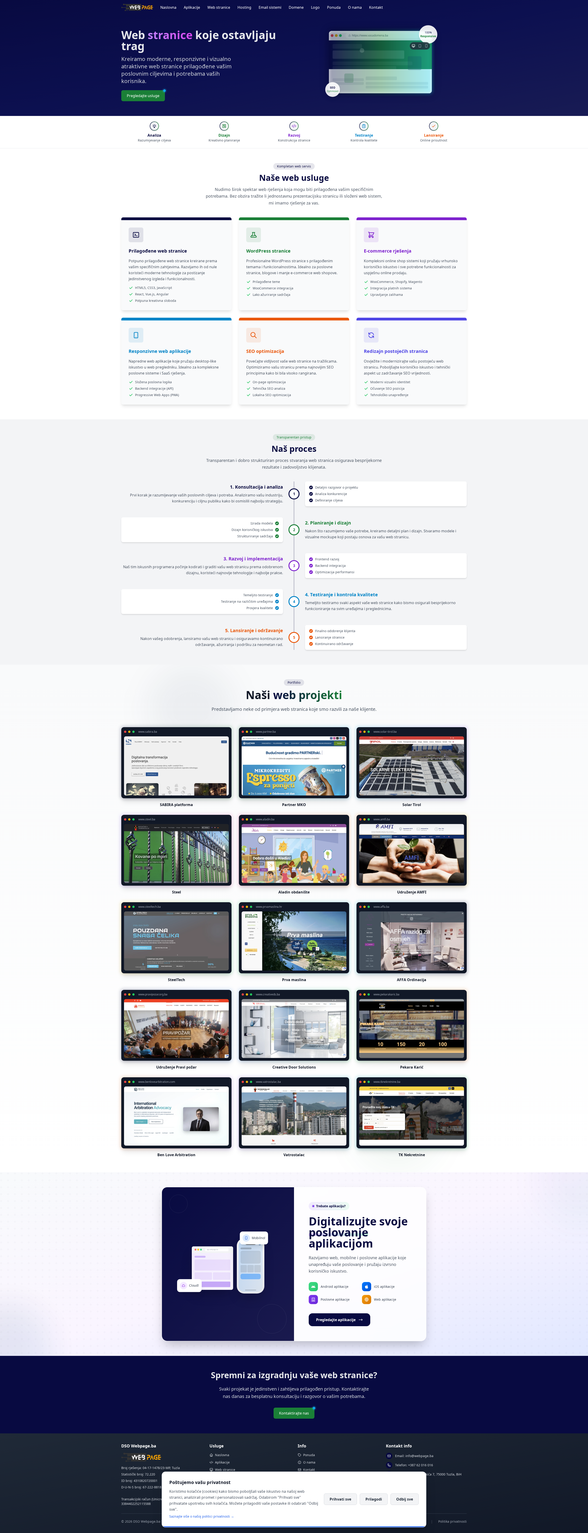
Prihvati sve (340, 1499)
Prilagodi (373, 1499)
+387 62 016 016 (420, 1465)
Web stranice (218, 7)
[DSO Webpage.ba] (137, 7)
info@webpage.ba (419, 1456)
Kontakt (376, 7)
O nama (355, 7)
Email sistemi (270, 7)
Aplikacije (192, 7)
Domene (296, 7)
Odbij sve (404, 1499)
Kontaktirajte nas (294, 1413)
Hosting (244, 7)
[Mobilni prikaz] (426, 46)
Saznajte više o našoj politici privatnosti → (201, 1516)
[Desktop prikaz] (413, 46)
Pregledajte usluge (143, 95)
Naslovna (168, 7)
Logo (315, 7)
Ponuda (334, 7)
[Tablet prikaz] (420, 46)
